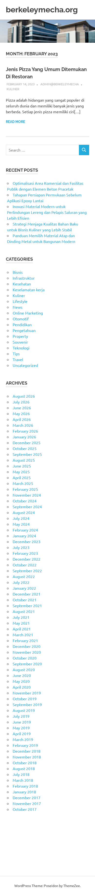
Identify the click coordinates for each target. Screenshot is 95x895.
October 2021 (25, 599)
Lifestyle (20, 301)
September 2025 (27, 454)
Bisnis (18, 272)
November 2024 (27, 494)
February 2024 (25, 529)
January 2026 (24, 436)
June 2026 (22, 407)
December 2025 (26, 442)
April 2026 (22, 419)
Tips (16, 353)
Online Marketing (28, 312)
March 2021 (23, 634)
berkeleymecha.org (42, 9)
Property (20, 336)
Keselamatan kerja (29, 289)
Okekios (13, 861)
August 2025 (24, 460)
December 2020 (26, 646)
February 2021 (25, 640)
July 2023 (21, 547)
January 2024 (24, 535)
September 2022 (27, 570)
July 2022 (21, 582)
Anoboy (12, 826)
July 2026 (21, 401)
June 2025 (22, 465)
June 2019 (22, 721)
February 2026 (25, 430)
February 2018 (25, 785)
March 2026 (23, 425)
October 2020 (25, 657)
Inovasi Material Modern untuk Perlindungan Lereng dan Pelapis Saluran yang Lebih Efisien (47, 212)
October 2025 (25, 448)
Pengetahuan (24, 330)
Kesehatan (22, 283)
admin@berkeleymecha (59, 84)
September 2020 (27, 663)
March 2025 (23, 483)
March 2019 (23, 739)
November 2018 (27, 756)
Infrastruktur (24, 277)
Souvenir (20, 341)
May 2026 (21, 413)
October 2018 (25, 762)
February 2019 (25, 745)
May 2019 (21, 727)
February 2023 (25, 553)
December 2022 (26, 558)
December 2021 (26, 593)
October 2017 (25, 809)
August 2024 (24, 512)
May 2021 (21, 623)
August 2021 (24, 611)
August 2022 (24, 576)
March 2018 (23, 780)
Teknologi (21, 347)
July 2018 (21, 774)
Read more (15, 122)
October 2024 (25, 500)
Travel (18, 359)
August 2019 (24, 710)
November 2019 (27, 692)
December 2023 (26, 541)
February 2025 (25, 489)
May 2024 (21, 524)
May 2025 (21, 471)
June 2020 (22, 675)
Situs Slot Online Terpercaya (30, 838)
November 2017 (27, 803)
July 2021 (21, 617)
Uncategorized (25, 365)
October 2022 (25, 564)
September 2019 (27, 704)
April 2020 (22, 687)
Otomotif (21, 318)
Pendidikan (22, 324)
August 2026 (24, 396)
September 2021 (27, 605)
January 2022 (24, 588)
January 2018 (24, 791)
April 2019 (22, 733)
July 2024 (21, 518)
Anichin (12, 849)
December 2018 (26, 751)
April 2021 (22, 628)
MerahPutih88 (18, 832)
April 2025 (22, 477)
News (17, 307)
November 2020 (27, 652)
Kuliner (13, 89)
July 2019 (21, 716)
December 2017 (26, 797)
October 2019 (25, 698)
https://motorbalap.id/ (25, 855)
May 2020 (21, 681)
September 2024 (27, 506)
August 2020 (24, 669)
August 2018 (24, 768)
